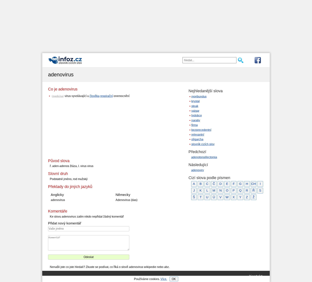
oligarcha (197, 139)
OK (174, 279)
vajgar (195, 110)
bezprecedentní (201, 129)
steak (194, 106)
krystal (195, 101)
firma (194, 125)
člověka (94, 95)
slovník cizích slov (202, 144)
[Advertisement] (156, 25)
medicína (58, 96)
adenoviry (197, 170)
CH (253, 184)
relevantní (197, 134)
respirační (106, 95)
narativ (195, 120)
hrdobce (196, 115)
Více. (164, 279)
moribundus (199, 96)
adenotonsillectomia (204, 157)
